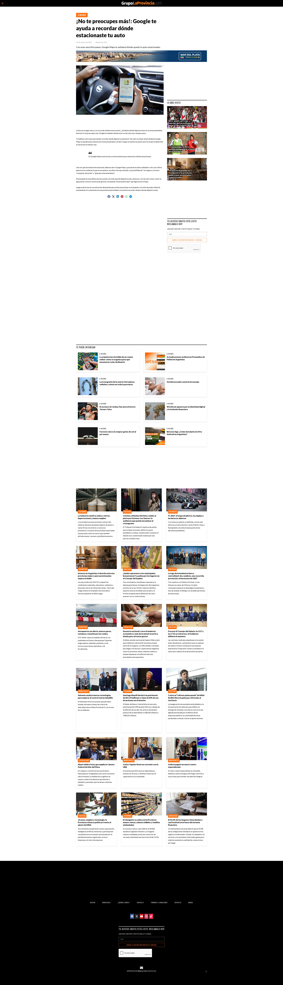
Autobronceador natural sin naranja (183, 382)
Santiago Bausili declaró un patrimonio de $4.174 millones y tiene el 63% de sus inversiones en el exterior (141, 698)
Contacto (140, 903)
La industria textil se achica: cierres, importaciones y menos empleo (94, 517)
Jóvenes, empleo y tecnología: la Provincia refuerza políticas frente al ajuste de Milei (94, 822)
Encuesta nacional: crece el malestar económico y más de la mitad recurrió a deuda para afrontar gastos (140, 634)
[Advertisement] (120, 120)
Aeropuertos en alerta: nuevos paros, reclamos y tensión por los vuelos (94, 632)
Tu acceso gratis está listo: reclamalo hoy (182, 222)
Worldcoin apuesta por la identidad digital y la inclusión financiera (186, 408)
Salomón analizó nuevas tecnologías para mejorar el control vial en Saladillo (95, 696)
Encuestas (128, 627)
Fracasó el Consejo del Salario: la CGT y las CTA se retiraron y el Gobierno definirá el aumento (186, 634)
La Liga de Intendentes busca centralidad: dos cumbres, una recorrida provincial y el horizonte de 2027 (186, 576)
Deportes (173, 512)
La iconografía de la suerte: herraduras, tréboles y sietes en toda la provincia (117, 383)
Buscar (92, 903)
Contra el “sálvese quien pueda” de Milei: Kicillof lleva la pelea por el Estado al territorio (186, 698)
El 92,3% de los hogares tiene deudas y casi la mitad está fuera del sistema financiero (185, 822)
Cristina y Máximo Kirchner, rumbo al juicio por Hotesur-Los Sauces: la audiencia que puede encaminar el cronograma (139, 520)
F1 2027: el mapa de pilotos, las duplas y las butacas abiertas (186, 517)
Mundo (190, 903)
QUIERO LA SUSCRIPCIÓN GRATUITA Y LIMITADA (187, 240)
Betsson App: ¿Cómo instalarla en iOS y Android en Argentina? (184, 433)
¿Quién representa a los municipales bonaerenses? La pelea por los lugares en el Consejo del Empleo (141, 576)
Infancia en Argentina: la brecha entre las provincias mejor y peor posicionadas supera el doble (96, 576)
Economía (82, 512)
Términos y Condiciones (159, 903)
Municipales (84, 691)
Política (127, 512)
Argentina (83, 569)
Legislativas (84, 760)
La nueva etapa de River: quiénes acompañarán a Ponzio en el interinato (182, 149)
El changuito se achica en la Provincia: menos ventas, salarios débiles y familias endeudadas (141, 822)
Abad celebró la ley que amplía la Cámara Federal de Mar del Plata (96, 765)
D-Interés (82, 15)
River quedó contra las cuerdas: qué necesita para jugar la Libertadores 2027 (180, 123)
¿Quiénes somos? (124, 903)
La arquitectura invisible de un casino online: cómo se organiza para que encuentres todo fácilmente (116, 359)
